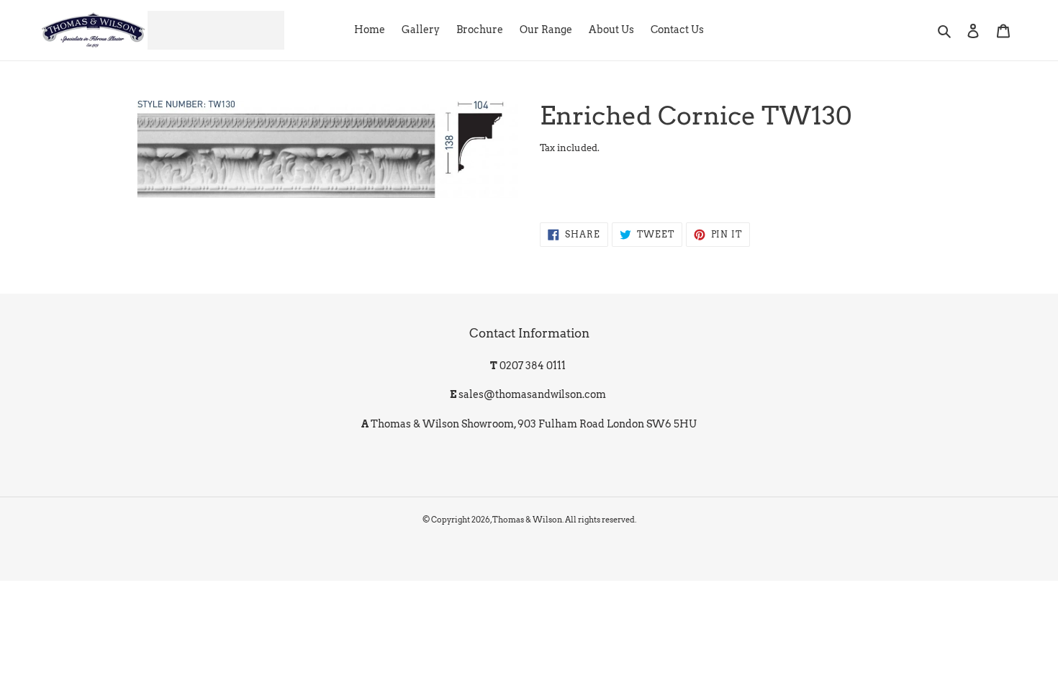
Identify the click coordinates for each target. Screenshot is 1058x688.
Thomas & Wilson (527, 520)
